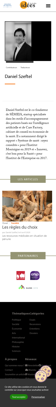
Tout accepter (19, 396)
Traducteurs (25, 67)
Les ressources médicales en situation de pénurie (24, 237)
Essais (32, 319)
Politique (16, 319)
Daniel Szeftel (11, 232)
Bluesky (32, 369)
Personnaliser (38, 396)
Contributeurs (11, 67)
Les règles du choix (19, 227)
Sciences (16, 350)
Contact (9, 369)
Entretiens (35, 328)
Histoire (16, 346)
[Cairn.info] (28, 287)
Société (15, 222)
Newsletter (33, 365)
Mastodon (32, 374)
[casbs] (20, 275)
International (18, 337)
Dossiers (34, 333)
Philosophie (18, 342)
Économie (17, 328)
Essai (5, 222)
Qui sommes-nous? (14, 365)
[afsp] (35, 275)
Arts (14, 333)
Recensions (35, 324)
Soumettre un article (15, 374)
